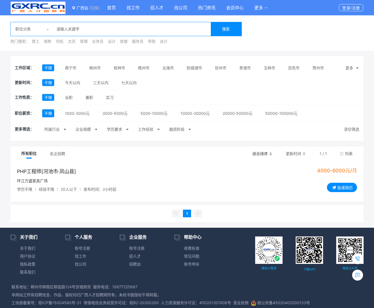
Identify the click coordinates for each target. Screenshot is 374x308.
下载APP (309, 269)
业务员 (97, 41)
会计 (164, 41)
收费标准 (191, 248)
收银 (124, 41)
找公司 (180, 7)
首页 (111, 7)
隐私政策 (27, 264)
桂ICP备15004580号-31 (59, 302)
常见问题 (191, 256)
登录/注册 (351, 8)
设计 (112, 41)
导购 (152, 41)
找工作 (133, 7)
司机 (60, 41)
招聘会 (135, 264)
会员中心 (235, 7)
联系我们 (27, 272)
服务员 (137, 41)
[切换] (94, 7)
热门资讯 (206, 7)
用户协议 (27, 256)
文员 (72, 41)
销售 (47, 41)
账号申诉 (191, 264)
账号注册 (82, 248)
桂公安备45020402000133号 (283, 302)
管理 (84, 41)
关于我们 (27, 248)
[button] (261, 7)
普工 (35, 41)
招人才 (156, 7)
